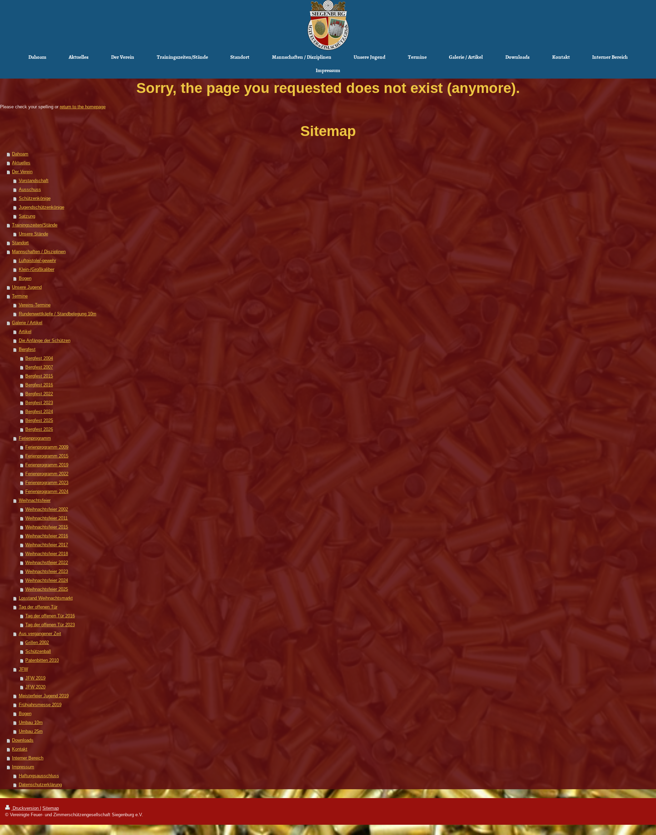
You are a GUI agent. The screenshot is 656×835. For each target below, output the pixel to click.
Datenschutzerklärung (40, 784)
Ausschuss (30, 189)
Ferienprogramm (35, 438)
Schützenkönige (35, 198)
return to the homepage (83, 106)
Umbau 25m (31, 731)
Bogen (25, 278)
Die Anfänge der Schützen (44, 340)
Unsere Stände (33, 233)
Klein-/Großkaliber (36, 269)
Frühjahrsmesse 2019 (40, 704)
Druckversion (25, 808)
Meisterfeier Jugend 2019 (44, 695)
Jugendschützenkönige (41, 207)
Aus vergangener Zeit (40, 633)
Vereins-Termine (35, 304)
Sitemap (50, 808)
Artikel (25, 331)
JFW (23, 669)
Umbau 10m (31, 722)
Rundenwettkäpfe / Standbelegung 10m (57, 313)
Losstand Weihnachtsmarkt (46, 598)
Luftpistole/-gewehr (37, 260)
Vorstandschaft (34, 180)
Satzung (27, 216)
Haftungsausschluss (39, 775)
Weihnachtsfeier (35, 500)
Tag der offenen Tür (38, 607)
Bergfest (27, 349)
